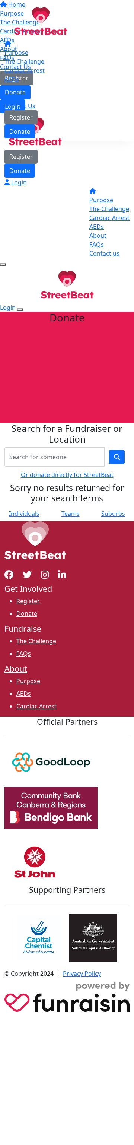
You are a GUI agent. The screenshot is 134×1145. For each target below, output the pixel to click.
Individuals (24, 514)
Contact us (104, 253)
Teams (70, 514)
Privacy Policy (82, 973)
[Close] (20, 309)
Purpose (16, 53)
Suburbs (113, 514)
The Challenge (24, 61)
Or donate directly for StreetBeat (67, 475)
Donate (19, 131)
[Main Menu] (3, 264)
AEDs (11, 79)
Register (21, 117)
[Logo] (40, 20)
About (13, 88)
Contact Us (19, 106)
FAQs (11, 97)
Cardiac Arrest (24, 70)
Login (18, 182)
